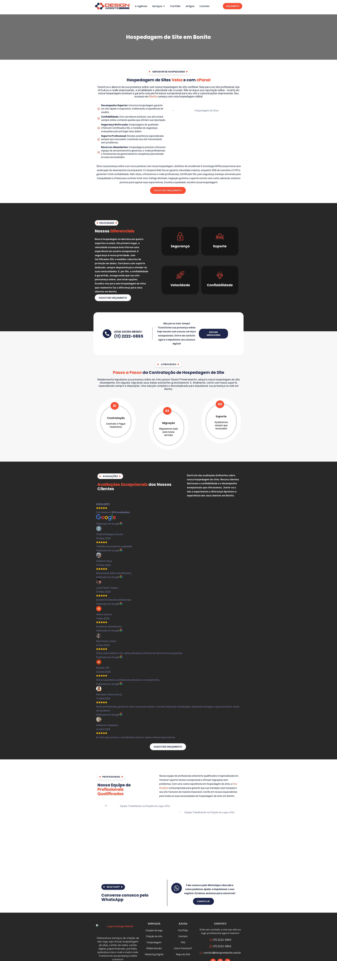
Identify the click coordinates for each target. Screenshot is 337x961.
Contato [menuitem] (204, 6)
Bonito (153, 96)
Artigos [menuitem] (190, 6)
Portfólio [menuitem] (175, 6)
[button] (164, 6)
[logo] (112, 6)
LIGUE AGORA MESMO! (128, 332)
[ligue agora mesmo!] (107, 333)
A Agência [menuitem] (141, 6)
